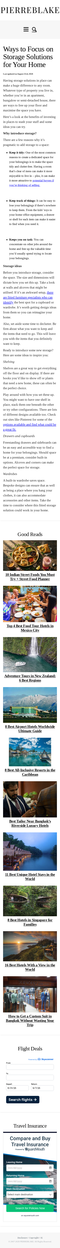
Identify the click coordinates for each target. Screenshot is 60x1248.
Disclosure (22, 1238)
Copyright (34, 1238)
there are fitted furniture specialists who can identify (28, 297)
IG (42, 1238)
